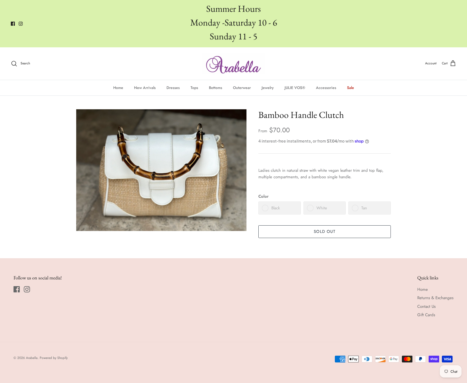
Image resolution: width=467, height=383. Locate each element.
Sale (350, 87)
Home (118, 87)
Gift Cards (426, 315)
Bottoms (215, 87)
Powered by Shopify (54, 357)
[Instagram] (21, 24)
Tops (194, 87)
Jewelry (268, 87)
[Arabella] (233, 63)
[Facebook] (13, 24)
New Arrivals (145, 87)
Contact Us (426, 306)
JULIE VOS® (295, 87)
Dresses (173, 87)
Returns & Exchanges (435, 298)
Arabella (32, 357)
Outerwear (242, 87)
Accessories (326, 87)
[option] (161, 170)
